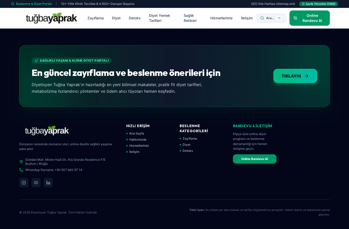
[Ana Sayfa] (51, 18)
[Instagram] (23, 182)
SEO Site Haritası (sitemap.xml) (273, 4)
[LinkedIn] (48, 182)
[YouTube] (36, 182)
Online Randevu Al (254, 159)
